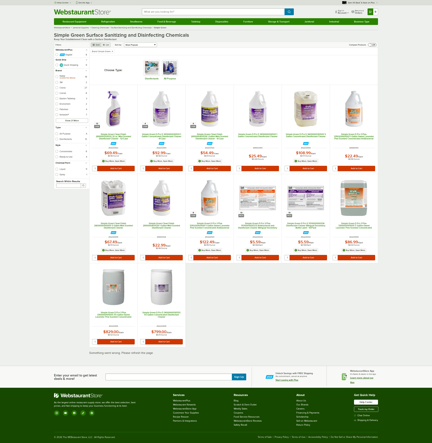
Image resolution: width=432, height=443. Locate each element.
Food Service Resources (247, 417)
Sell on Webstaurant (306, 421)
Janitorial (309, 21)
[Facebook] (74, 413)
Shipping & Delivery (367, 420)
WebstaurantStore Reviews (248, 421)
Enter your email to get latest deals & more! (75, 377)
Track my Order (366, 409)
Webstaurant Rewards (184, 404)
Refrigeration (108, 21)
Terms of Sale (265, 437)
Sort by (118, 45)
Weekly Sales (240, 408)
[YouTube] (65, 413)
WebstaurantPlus (181, 400)
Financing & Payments (307, 412)
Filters (58, 45)
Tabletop (195, 21)
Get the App (84, 3)
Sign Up (239, 376)
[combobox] (213, 11)
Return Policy (303, 425)
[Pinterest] (91, 413)
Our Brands (302, 404)
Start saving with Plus (287, 380)
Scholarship (302, 417)
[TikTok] (83, 413)
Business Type (361, 21)
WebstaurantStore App (184, 408)
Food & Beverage (166, 21)
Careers (300, 408)
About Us (301, 400)
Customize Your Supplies (186, 412)
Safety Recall (240, 425)
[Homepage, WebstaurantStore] (82, 11)
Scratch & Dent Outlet (245, 404)
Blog (236, 400)
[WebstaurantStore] (96, 395)
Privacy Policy (282, 437)
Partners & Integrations (185, 421)
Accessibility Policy (318, 437)
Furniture (248, 21)
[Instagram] (56, 413)
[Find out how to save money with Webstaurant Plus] (113, 143)
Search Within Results (68, 181)
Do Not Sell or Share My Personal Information (354, 437)
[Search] (83, 186)
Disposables (221, 21)
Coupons (238, 412)
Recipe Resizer (181, 417)
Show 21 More (72, 120)
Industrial (334, 21)
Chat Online (363, 415)
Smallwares (136, 21)
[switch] (372, 45)
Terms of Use (298, 437)
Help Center (63, 3)
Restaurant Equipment (74, 21)
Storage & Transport (278, 21)
